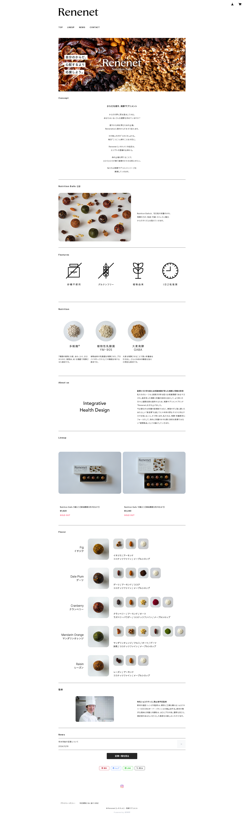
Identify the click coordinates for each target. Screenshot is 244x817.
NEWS (82, 27)
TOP (60, 27)
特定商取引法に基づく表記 (89, 803)
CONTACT (95, 27)
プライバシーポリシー (67, 803)
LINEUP (70, 27)
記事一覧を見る (122, 756)
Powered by (119, 812)
